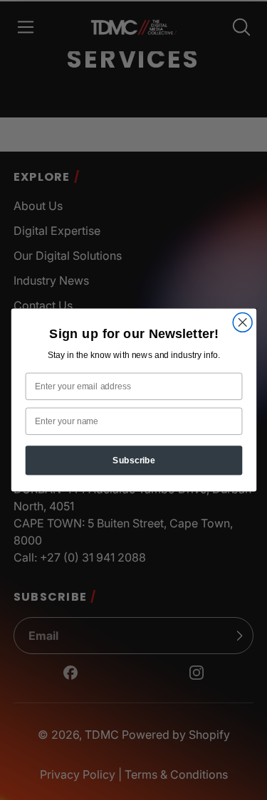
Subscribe (133, 460)
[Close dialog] (242, 322)
